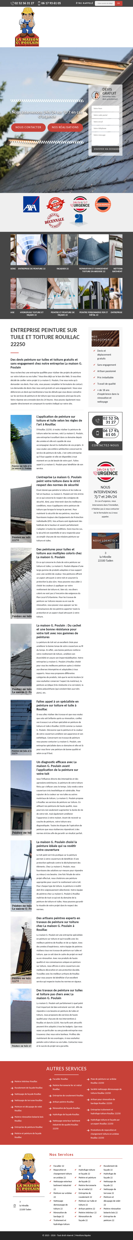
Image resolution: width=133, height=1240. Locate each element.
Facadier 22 (59, 1166)
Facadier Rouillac (60, 1079)
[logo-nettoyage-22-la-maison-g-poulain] (27, 27)
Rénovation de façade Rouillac (66, 1108)
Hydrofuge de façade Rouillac (66, 1114)
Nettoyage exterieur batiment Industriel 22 (63, 1185)
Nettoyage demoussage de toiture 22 (61, 1205)
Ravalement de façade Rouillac (29, 1088)
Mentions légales (83, 1235)
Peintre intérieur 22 (88, 1213)
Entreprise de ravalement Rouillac (68, 1095)
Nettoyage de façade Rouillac (28, 1094)
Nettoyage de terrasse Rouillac (28, 1100)
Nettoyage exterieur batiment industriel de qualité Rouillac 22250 (66, 1125)
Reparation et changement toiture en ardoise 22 (63, 1174)
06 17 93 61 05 (51, 3)
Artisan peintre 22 (87, 1209)
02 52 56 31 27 (24, 3)
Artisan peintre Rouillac (63, 1102)
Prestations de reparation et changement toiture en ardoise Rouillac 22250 (105, 1134)
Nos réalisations (65, 127)
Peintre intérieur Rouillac (26, 1081)
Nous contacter (28, 127)
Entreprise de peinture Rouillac (29, 1127)
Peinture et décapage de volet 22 (112, 1201)
